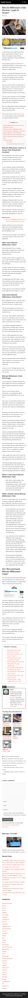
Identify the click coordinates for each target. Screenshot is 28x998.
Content (4, 922)
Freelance (4, 933)
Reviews (17, 756)
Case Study (5, 915)
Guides (4, 940)
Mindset (4, 951)
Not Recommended (9, 756)
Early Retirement (6, 928)
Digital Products (6, 926)
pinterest (4, 960)
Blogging (4, 912)
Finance (4, 931)
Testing (4, 979)
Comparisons (5, 919)
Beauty (4, 905)
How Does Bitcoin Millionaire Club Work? (14, 131)
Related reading (7, 140)
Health (4, 942)
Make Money (5, 949)
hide (17, 122)
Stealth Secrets (6, 2)
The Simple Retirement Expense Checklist (13, 882)
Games (4, 935)
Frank (9, 142)
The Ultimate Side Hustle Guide (10, 867)
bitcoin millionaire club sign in (15, 763)
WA (3, 983)
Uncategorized (6, 981)
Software (4, 970)
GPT (3, 938)
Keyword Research (7, 947)
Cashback (5, 917)
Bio (5, 686)
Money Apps (5, 956)
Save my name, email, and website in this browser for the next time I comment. (15, 814)
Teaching (4, 976)
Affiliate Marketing (7, 903)
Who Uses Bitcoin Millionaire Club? (12, 129)
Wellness (4, 988)
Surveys (4, 974)
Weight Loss (5, 986)
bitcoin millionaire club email (11, 758)
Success (4, 972)
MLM (3, 954)
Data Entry (5, 924)
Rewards (4, 965)
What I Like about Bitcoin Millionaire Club (14, 134)
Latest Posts (11, 686)
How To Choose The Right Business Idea (13, 864)
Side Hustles (5, 967)
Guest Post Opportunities (17, 995)
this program (21, 852)
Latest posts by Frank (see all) (15, 143)
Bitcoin (4, 910)
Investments (5, 944)
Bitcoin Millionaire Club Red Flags (12, 132)
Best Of (4, 908)
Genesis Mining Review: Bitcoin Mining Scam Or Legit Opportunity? (15, 663)
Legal (3, 994)
